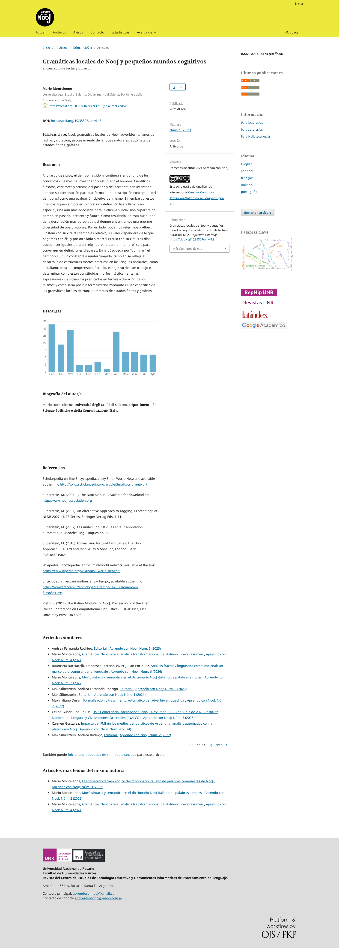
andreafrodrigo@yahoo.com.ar (98, 898)
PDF (179, 87)
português (249, 191)
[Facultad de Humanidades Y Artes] (88, 860)
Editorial (101, 648)
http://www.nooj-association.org (67, 500)
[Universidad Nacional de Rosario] (57, 860)
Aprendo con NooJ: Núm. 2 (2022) (145, 735)
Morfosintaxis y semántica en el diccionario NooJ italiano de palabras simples (142, 677)
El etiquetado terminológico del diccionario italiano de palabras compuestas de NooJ (148, 781)
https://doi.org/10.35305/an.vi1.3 (76, 120)
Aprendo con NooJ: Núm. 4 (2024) (105, 729)
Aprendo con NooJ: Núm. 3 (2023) (161, 689)
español (247, 171)
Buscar (294, 32)
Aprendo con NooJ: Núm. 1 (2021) (120, 694)
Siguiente (215, 745)
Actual (40, 32)
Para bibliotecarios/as (256, 136)
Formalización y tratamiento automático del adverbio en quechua (134, 700)
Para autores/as (252, 129)
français (247, 178)
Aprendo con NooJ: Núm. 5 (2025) (135, 648)
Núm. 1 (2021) (82, 47)
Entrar (299, 3)
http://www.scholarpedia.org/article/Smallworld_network (103, 484)
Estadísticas (120, 32)
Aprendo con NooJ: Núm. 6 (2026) (136, 671)
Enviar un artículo (257, 212)
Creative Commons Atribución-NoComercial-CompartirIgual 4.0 (197, 198)
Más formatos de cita (187, 248)
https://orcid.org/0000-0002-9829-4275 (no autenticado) (88, 106)
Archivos (59, 32)
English (247, 164)
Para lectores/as (252, 122)
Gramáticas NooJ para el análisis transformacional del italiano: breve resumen (143, 654)
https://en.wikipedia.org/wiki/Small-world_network (81, 571)
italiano (247, 185)
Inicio (46, 47)
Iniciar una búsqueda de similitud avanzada (102, 754)
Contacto (97, 32)
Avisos (78, 32)
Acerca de (145, 32)
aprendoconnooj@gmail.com (95, 893)
